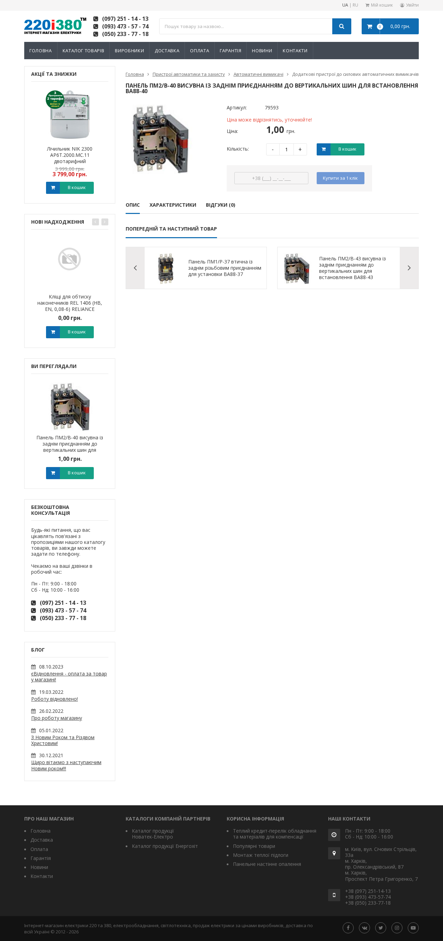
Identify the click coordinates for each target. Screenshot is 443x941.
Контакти (295, 50)
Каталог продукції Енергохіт (165, 846)
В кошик (77, 187)
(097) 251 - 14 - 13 (125, 19)
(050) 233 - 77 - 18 (125, 34)
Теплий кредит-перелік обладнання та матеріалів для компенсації (274, 834)
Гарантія (230, 50)
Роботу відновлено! (54, 699)
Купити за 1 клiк (340, 178)
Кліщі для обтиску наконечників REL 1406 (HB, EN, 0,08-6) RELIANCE (69, 302)
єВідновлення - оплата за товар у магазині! (69, 676)
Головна (40, 50)
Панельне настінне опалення (267, 864)
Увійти (412, 5)
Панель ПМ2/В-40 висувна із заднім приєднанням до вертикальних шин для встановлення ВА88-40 (69, 446)
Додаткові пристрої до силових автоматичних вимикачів (355, 74)
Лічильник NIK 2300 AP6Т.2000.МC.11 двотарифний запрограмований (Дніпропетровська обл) (70, 161)
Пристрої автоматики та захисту (189, 74)
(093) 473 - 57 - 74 (125, 26)
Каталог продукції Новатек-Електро (153, 834)
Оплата (199, 50)
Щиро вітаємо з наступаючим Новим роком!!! (66, 765)
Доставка (167, 50)
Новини (262, 50)
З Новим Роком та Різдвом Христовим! (62, 740)
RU (355, 5)
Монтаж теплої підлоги (260, 855)
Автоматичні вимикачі (258, 74)
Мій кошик (382, 5)
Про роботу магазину (56, 718)
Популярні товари (254, 846)
